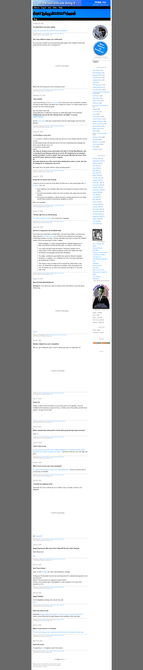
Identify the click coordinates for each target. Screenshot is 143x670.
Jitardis (95, 109)
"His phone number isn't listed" (42, 218)
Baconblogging (97, 73)
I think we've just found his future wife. (70, 614)
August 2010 (96, 163)
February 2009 (97, 204)
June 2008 (96, 223)
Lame (94, 114)
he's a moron (54, 102)
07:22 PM (46, 539)
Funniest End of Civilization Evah (101, 92)
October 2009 (97, 187)
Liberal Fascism (97, 119)
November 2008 (97, 211)
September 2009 (98, 190)
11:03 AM (46, 474)
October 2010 (97, 158)
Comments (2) (52, 221)
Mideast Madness (98, 121)
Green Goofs (96, 100)
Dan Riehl (96, 250)
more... (35, 602)
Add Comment (60, 33)
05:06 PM (46, 170)
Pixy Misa (96, 268)
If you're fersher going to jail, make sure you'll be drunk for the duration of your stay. (58, 632)
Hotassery (96, 103)
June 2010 (96, 168)
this (38, 434)
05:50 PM (48, 334)
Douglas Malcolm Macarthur (48, 614)
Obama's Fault (97, 137)
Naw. (34, 556)
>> (65, 659)
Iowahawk (96, 263)
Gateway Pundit (97, 248)
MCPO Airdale (38, 117)
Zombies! (95, 149)
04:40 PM (46, 393)
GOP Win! (96, 98)
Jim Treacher (97, 276)
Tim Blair (44, 572)
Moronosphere (97, 126)
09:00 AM (46, 587)
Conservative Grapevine (100, 272)
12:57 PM (46, 635)
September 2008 (98, 216)
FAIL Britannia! (97, 85)
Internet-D (38, 536)
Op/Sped (95, 139)
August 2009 (96, 192)
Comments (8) (52, 89)
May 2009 (96, 199)
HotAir (94, 246)
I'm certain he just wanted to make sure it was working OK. (51, 469)
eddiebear (41, 421)
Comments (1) (52, 33)
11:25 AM (47, 421)
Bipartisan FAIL (97, 75)
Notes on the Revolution (100, 133)
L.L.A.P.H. (96, 111)
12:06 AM (47, 559)
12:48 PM (46, 205)
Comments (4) (52, 605)
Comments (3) (52, 635)
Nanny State (96, 128)
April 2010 (96, 173)
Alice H (40, 33)
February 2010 (97, 178)
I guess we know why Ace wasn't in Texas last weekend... (50, 30)
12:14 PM (46, 651)
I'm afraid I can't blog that (100, 105)
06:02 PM (46, 456)
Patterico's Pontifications (100, 252)
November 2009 (97, 185)
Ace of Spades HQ (98, 244)
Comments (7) (52, 205)
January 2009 (97, 207)
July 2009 (96, 194)
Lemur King (41, 121)
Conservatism (97, 77)
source (35, 331)
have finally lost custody (49, 236)
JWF (94, 261)
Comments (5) (52, 393)
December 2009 (97, 182)
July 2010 (96, 166)
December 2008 (97, 209)
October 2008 (97, 214)
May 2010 (96, 170)
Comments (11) (55, 334)
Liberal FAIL (96, 116)
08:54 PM (46, 619)
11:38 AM (46, 273)
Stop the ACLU (97, 265)
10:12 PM (46, 33)
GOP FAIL (96, 96)
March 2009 (96, 202)
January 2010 (97, 180)
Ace (34, 139)
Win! (94, 147)
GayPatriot (96, 278)
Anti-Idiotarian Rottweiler (100, 259)
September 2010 (98, 161)
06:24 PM (46, 126)
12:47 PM (46, 221)
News (94, 131)
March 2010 (96, 175)
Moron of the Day (98, 124)
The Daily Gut (97, 257)
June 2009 (96, 197)
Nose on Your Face (98, 270)
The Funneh (96, 144)
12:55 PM (46, 89)
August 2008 (96, 219)
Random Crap (97, 142)
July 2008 (96, 221)
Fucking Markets (98, 87)
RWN (94, 274)
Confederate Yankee (99, 254)
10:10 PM (46, 605)
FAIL (94, 82)
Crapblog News (97, 80)
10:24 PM (46, 437)
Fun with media (97, 89)
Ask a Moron (96, 70)
